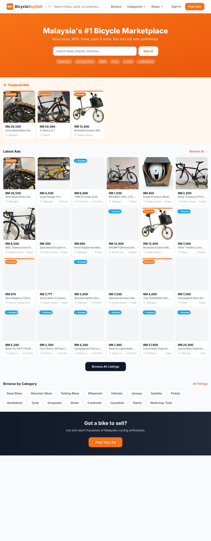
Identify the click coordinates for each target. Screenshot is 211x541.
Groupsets (55, 403)
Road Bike (64, 61)
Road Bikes (14, 393)
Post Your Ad (105, 442)
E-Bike (128, 61)
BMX (103, 61)
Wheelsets (95, 393)
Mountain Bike (85, 61)
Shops (155, 6)
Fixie (115, 61)
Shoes (74, 403)
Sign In (176, 6)
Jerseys (136, 393)
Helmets (117, 393)
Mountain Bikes (41, 393)
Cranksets (95, 403)
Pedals (175, 393)
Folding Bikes (70, 393)
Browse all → (199, 151)
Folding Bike (146, 61)
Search (148, 51)
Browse (116, 6)
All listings (200, 383)
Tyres (35, 403)
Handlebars (15, 403)
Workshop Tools (161, 403)
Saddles (156, 393)
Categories (134, 6)
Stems (137, 403)
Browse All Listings (105, 366)
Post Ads (194, 6)
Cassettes (117, 403)
